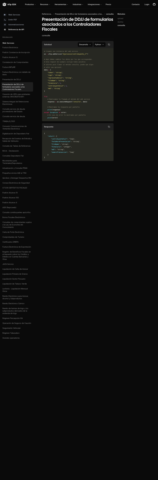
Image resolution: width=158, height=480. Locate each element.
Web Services (14, 15)
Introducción (7, 37)
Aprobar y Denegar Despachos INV (16, 178)
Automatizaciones (16, 25)
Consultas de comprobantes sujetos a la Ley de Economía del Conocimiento (17, 224)
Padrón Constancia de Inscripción (16, 52)
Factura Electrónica (10, 47)
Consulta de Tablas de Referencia (16, 146)
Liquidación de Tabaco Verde (14, 284)
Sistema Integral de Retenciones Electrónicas (15, 103)
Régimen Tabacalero (11, 333)
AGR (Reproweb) (9, 207)
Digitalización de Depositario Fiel (15, 134)
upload (120, 18)
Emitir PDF (12, 20)
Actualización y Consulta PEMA (14, 168)
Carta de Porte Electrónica (13, 232)
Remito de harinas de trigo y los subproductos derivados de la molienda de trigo (15, 310)
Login (147, 4)
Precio (108, 4)
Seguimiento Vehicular (11, 328)
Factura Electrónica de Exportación (16, 247)
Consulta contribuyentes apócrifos (16, 212)
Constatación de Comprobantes (15, 62)
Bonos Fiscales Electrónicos (13, 217)
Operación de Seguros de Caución (16, 323)
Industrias (77, 4)
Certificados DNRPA (10, 242)
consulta (121, 25)
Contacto (136, 4)
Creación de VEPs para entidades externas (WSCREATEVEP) (16, 95)
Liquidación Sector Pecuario (13, 279)
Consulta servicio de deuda (13, 116)
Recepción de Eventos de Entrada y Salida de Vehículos (17, 139)
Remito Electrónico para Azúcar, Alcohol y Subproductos (15, 297)
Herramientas (60, 4)
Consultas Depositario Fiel (13, 156)
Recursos (44, 4)
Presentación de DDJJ (11, 79)
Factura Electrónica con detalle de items (16, 73)
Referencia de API (16, 29)
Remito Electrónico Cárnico (13, 303)
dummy (120, 22)
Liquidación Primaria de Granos (15, 274)
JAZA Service (8, 264)
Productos (29, 4)
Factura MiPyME (8, 67)
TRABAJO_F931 (8, 121)
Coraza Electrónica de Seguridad (16, 183)
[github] (154, 4)
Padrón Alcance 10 (10, 193)
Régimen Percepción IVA (12, 318)
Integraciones (94, 4)
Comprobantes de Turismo (13, 237)
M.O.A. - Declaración (10, 151)
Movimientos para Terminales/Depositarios (12, 162)
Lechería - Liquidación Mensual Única (15, 290)
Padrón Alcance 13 (10, 57)
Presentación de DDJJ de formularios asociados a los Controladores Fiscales (13, 86)
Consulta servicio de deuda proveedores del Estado (13, 110)
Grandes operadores (11, 338)
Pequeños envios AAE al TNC (14, 173)
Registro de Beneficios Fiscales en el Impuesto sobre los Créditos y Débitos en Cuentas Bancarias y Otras (16, 255)
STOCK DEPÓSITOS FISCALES (14, 188)
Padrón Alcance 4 (9, 202)
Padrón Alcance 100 (10, 198)
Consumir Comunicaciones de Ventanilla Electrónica (14, 127)
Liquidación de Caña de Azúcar (15, 269)
